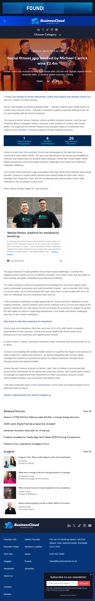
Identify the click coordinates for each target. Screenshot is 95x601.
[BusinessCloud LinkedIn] (38, 29)
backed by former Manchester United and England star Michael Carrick (52, 97)
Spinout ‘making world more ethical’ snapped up (27, 395)
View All (87, 411)
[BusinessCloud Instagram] (52, 29)
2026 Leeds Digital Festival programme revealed (29, 424)
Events (28, 561)
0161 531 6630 (56, 554)
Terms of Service (59, 590)
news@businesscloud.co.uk (63, 561)
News (27, 554)
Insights (7, 561)
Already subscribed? (68, 595)
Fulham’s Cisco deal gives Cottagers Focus (26, 444)
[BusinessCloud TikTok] (47, 29)
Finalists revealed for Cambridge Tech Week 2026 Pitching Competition (42, 437)
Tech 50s (8, 554)
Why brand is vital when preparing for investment (28, 321)
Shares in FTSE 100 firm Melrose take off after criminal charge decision (41, 417)
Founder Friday (11, 546)
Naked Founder (32, 539)
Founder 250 (10, 539)
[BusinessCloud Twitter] (43, 29)
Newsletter (9, 568)
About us (8, 576)
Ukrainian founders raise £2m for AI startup (27, 430)
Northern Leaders (33, 546)
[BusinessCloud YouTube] (56, 29)
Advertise (29, 568)
